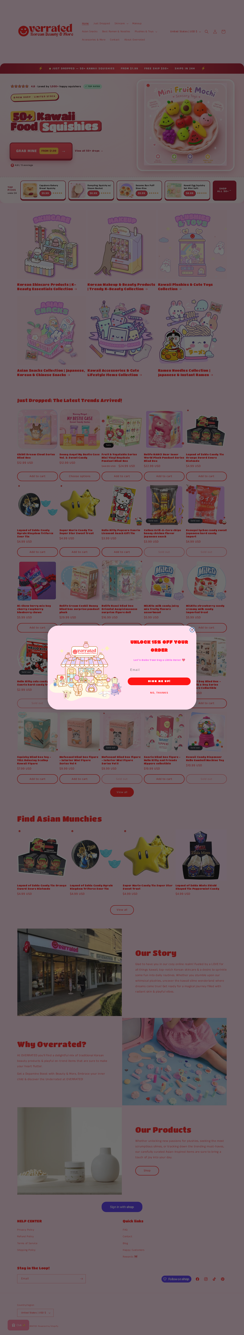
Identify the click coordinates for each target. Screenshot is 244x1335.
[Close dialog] (192, 630)
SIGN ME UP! (159, 681)
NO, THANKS (159, 692)
